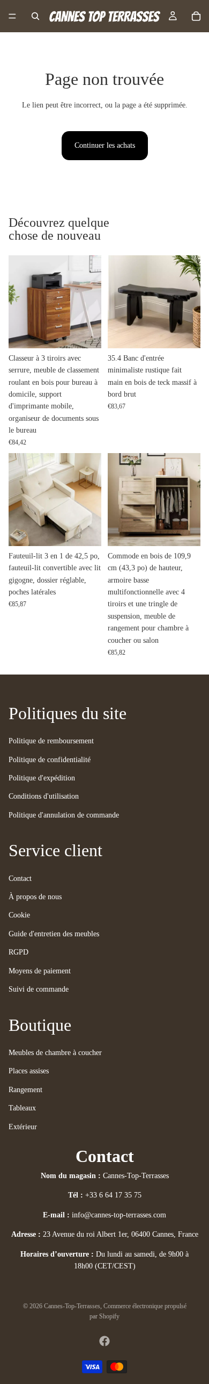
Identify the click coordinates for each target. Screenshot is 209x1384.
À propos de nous (35, 897)
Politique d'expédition (42, 778)
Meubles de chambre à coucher (55, 1053)
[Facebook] (104, 1341)
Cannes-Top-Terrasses (72, 1306)
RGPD (18, 952)
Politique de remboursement (51, 741)
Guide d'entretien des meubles (54, 934)
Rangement (25, 1090)
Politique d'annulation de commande (64, 815)
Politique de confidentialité (50, 760)
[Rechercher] (35, 16)
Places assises (29, 1071)
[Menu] (12, 16)
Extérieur (23, 1127)
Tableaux (22, 1108)
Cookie (19, 915)
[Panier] (196, 16)
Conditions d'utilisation (44, 796)
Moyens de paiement (40, 971)
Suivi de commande (39, 989)
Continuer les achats (104, 145)
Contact (20, 878)
